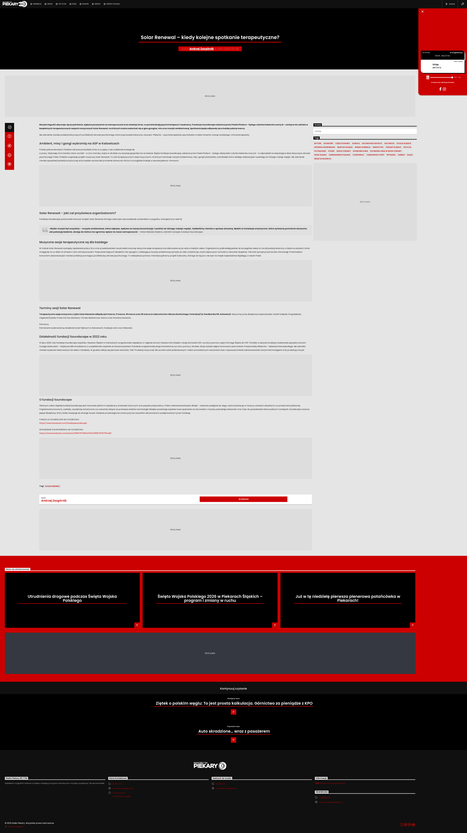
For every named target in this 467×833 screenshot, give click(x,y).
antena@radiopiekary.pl (226, 788)
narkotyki (378, 147)
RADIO (74, 4)
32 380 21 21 (117, 784)
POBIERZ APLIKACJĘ (113, 4)
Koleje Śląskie (404, 143)
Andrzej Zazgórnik (201, 49)
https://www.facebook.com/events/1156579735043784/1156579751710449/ (75, 433)
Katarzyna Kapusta (372, 143)
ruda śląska (320, 155)
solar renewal (52, 486)
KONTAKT (97, 4)
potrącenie (320, 151)
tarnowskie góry (375, 155)
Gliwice (356, 143)
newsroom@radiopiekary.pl (331, 802)
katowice (390, 143)
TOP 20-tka (62, 4)
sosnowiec (358, 155)
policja (407, 147)
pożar (331, 151)
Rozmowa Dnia (360, 151)
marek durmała (362, 147)
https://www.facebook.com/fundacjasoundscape (63, 423)
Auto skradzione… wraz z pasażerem (234, 731)
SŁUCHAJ (452, 4)
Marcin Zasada (345, 147)
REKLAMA (85, 4)
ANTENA (50, 4)
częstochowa (343, 143)
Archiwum (244, 499)
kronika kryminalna (324, 147)
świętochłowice (322, 159)
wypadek (391, 155)
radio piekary (344, 151)
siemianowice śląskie (339, 155)
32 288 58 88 (324, 798)
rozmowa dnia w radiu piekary (386, 151)
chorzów (328, 143)
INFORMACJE (37, 4)
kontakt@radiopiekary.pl (122, 788)
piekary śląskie (393, 147)
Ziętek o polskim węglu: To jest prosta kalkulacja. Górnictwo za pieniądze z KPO (234, 703)
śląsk (410, 155)
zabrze (401, 155)
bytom (317, 143)
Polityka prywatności (15, 826)
